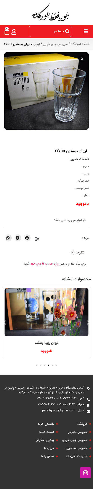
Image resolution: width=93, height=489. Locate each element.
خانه (87, 44)
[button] (27, 238)
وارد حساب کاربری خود (44, 263)
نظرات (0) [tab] (77, 252)
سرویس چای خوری (55, 44)
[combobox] (50, 31)
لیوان (36, 44)
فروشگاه (76, 44)
